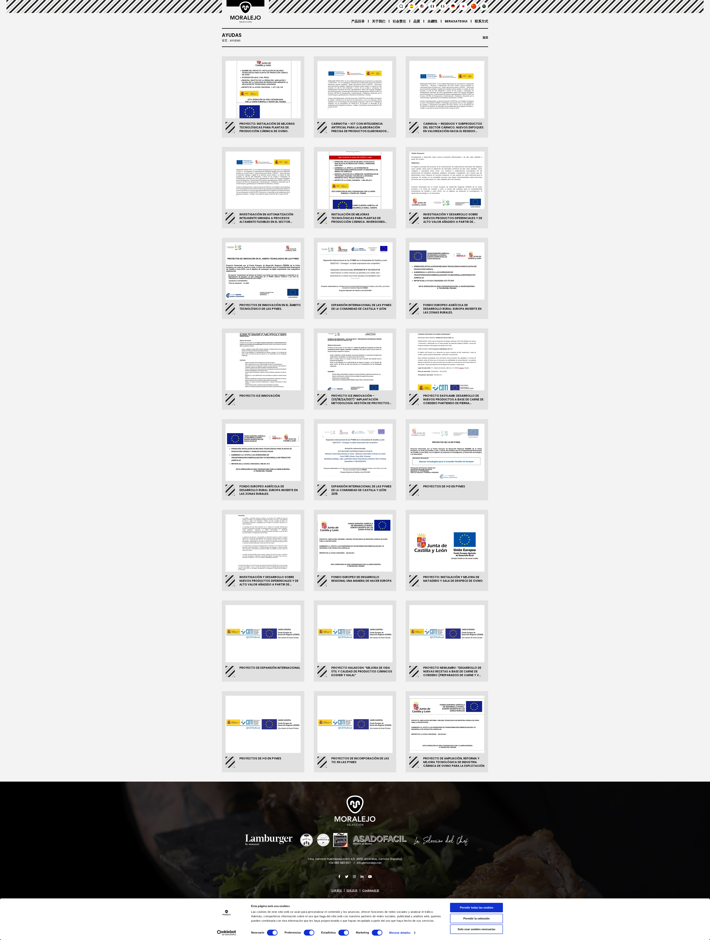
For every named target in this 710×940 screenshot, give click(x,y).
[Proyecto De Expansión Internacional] (263, 633)
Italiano (443, 6)
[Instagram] (354, 876)
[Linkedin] (362, 876)
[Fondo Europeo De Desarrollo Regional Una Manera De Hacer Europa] (355, 543)
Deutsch (453, 6)
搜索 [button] (401, 6)
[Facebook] (339, 876)
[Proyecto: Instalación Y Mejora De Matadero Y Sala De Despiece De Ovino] (446, 543)
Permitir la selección (476, 918)
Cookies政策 (370, 890)
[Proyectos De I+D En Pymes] (446, 452)
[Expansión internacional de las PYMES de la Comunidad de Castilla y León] (355, 271)
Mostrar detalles (399, 932)
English (422, 6)
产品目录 (358, 21)
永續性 (432, 21)
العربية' (484, 6)
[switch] (309, 933)
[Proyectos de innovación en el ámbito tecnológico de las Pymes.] (263, 271)
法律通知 (336, 890)
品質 (416, 21)
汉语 (474, 6)
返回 (485, 37)
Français (432, 6)
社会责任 (399, 21)
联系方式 (481, 21)
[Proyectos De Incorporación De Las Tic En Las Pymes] (355, 724)
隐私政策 (352, 890)
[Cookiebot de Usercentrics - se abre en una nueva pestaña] (226, 933)
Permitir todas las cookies (476, 907)
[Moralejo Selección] (355, 810)
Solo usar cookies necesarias (476, 929)
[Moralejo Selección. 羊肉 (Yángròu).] (245, 11)
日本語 (463, 6)
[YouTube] (370, 876)
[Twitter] (346, 876)
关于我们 (378, 21)
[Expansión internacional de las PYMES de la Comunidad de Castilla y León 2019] (355, 452)
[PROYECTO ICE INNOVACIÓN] (263, 361)
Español (412, 6)
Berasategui (456, 21)
